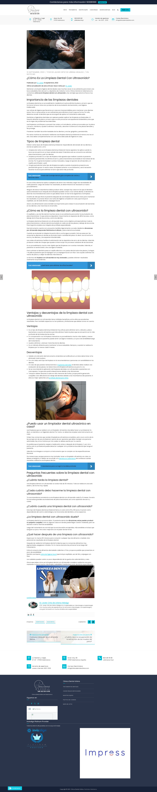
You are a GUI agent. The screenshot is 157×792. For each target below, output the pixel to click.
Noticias (31, 74)
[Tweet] (93, 622)
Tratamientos (73, 10)
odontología (40, 622)
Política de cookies (69, 700)
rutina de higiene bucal (49, 554)
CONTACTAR (102, 2)
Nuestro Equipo (83, 10)
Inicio (65, 10)
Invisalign (50, 726)
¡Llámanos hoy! (79, 20)
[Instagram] (31, 615)
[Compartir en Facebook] (89, 622)
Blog (113, 10)
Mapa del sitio (67, 704)
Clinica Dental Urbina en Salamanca (42, 694)
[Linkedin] (28, 615)
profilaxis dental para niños (58, 378)
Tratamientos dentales (70, 686)
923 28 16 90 (78, 18)
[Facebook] (33, 615)
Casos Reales (94, 10)
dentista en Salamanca (67, 458)
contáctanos (31, 598)
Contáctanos (16, 788)
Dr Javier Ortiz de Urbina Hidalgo (67, 72)
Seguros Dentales (105, 10)
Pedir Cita (125, 10)
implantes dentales (64, 365)
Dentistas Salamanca (90, 789)
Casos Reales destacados (72, 691)
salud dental (50, 622)
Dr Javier (40, 83)
